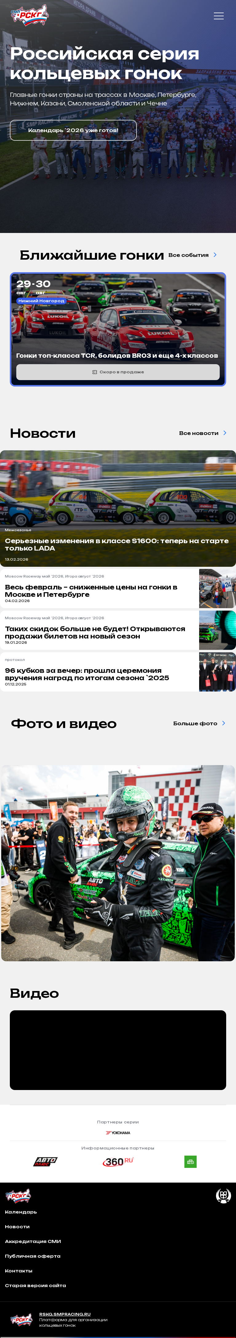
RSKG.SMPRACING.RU (65, 1314)
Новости (17, 1226)
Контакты (18, 1270)
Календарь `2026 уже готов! (73, 130)
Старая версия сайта (35, 1285)
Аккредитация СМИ (33, 1241)
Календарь (21, 1211)
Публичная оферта (33, 1256)
